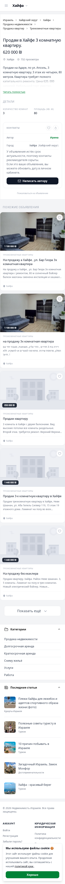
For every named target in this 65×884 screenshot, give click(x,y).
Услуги (8, 668)
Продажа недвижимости (17, 24)
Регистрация (10, 836)
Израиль (8, 20)
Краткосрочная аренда (20, 653)
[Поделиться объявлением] (55, 128)
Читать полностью (14, 92)
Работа (9, 675)
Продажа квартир (13, 28)
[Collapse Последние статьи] (59, 687)
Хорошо (32, 875)
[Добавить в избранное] (48, 128)
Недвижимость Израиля (26, 808)
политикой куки (24, 866)
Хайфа (47, 20)
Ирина (54, 137)
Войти (6, 830)
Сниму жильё (13, 661)
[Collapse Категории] (59, 629)
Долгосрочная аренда (19, 646)
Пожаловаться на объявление (32, 193)
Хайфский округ (28, 20)
